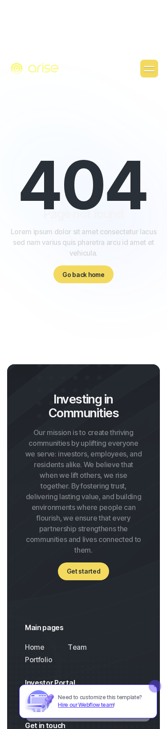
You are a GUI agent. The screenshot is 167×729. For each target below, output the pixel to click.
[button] (149, 68)
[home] (35, 69)
